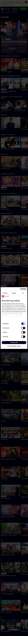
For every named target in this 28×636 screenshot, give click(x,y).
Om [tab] (23, 293)
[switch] (23, 328)
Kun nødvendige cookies (14, 346)
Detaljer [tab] (14, 293)
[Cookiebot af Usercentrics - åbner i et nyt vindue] (20, 289)
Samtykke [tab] (5, 293)
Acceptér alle (14, 342)
